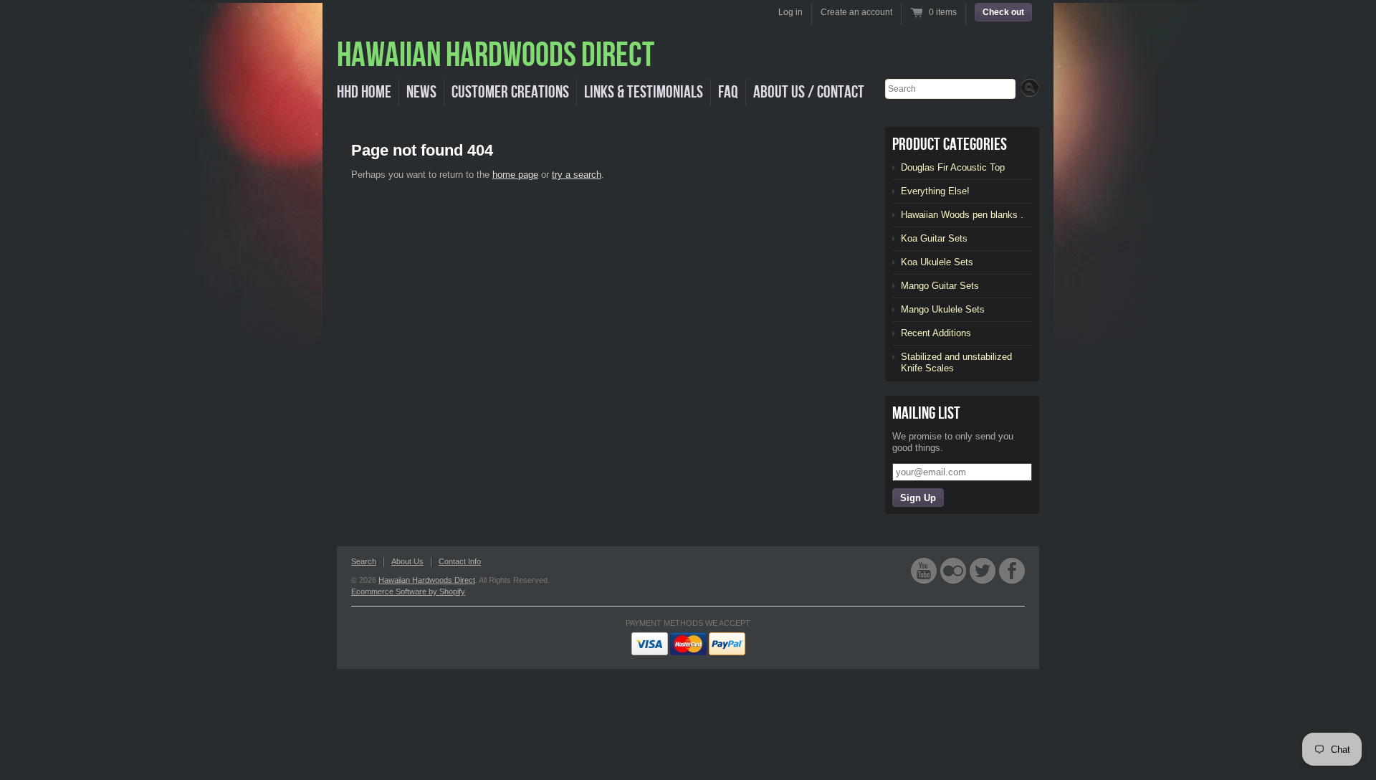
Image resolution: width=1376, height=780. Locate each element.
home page (515, 174)
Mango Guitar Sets (940, 285)
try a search (576, 174)
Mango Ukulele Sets (943, 309)
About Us (407, 561)
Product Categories (949, 144)
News (421, 92)
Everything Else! (935, 191)
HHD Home (364, 92)
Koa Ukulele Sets (937, 262)
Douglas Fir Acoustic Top (953, 167)
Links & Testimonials (643, 92)
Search (363, 561)
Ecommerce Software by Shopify (408, 591)
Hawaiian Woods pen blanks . (962, 214)
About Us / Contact (808, 92)
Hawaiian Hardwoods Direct (426, 580)
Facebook (1012, 570)
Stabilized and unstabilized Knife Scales (956, 362)
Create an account (856, 12)
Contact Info (460, 561)
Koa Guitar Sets (934, 238)
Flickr (953, 570)
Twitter (982, 570)
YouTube (924, 570)
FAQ (728, 92)
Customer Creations (510, 92)
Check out (1003, 12)
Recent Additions (936, 333)
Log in (790, 12)
